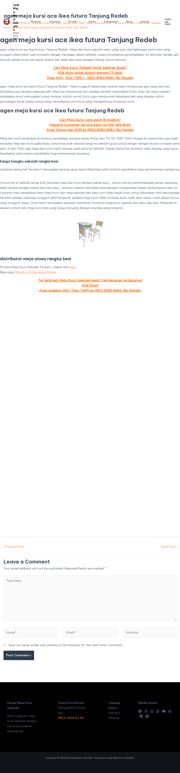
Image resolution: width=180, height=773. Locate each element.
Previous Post (12, 547)
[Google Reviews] (170, 711)
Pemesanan (111, 21)
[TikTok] (158, 711)
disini (72, 267)
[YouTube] (164, 711)
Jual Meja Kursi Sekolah (16, 17)
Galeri (92, 21)
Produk (72, 21)
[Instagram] (152, 711)
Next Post (170, 547)
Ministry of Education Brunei (35, 272)
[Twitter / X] (146, 711)
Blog (129, 21)
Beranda (36, 21)
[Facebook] (140, 711)
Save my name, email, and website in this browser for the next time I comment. (65, 645)
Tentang (54, 21)
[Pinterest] (147, 716)
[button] (78, 22)
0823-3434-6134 (70, 718)
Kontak (144, 21)
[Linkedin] (141, 716)
